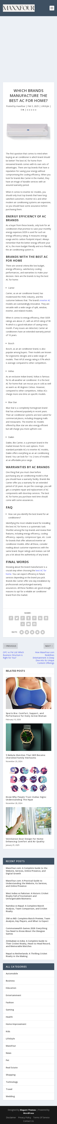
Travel (9, 1089)
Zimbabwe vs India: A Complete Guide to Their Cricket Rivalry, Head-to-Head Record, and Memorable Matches (28, 944)
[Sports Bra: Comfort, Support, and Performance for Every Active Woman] (28, 693)
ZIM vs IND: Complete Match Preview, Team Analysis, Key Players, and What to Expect (28, 919)
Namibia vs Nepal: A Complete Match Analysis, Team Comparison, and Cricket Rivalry (26, 908)
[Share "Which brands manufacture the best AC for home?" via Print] (34, 624)
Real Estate (12, 1067)
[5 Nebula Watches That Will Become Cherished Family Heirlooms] (28, 737)
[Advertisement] (28, 46)
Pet (7, 1060)
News (8, 1053)
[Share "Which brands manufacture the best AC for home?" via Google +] (23, 618)
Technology (12, 1082)
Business (10, 980)
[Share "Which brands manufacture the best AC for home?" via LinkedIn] (40, 618)
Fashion (10, 1002)
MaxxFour (11, 1045)
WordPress (28, 1113)
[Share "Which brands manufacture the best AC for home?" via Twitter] (17, 618)
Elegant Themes (28, 1110)
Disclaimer (11, 1117)
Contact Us (28, 1121)
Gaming (10, 1009)
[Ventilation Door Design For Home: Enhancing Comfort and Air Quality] (28, 821)
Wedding (10, 1096)
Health (9, 1016)
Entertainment (13, 995)
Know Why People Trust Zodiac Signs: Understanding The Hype (26, 798)
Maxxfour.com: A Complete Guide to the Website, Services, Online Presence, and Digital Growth (26, 871)
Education (11, 988)
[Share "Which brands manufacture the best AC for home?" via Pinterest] (34, 618)
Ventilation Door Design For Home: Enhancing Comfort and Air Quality (25, 840)
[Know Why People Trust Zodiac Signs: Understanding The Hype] (28, 779)
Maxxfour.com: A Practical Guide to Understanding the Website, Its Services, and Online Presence (26, 883)
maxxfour (20, 106)
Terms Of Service (41, 1117)
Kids (8, 1031)
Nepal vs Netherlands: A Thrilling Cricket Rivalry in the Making (26, 955)
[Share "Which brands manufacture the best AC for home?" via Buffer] (46, 618)
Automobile (12, 973)
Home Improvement (16, 1024)
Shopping (10, 1074)
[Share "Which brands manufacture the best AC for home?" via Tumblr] (28, 618)
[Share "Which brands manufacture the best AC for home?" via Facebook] (11, 618)
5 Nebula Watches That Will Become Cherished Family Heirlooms (25, 756)
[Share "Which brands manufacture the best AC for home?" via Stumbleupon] (23, 624)
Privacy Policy (24, 1117)
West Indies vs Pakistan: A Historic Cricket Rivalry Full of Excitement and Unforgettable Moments (27, 896)
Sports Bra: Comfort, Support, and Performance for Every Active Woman (26, 714)
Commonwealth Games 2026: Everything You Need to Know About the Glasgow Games (26, 931)
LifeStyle (45, 106)
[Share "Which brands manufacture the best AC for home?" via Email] (28, 624)
